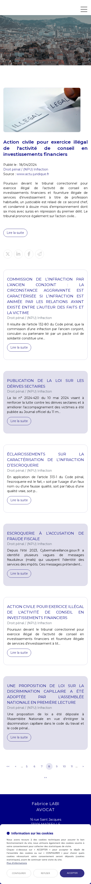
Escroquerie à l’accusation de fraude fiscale (45, 536)
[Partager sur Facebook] (29, 254)
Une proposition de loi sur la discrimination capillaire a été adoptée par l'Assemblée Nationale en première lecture (45, 694)
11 (72, 766)
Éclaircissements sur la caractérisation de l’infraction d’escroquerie (45, 459)
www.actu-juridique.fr (33, 174)
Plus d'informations (17, 862)
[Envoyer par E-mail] (39, 254)
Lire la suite (15, 233)
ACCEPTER (72, 872)
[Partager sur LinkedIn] (18, 254)
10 (64, 766)
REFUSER (45, 873)
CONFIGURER (19, 873)
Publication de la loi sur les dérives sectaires (45, 383)
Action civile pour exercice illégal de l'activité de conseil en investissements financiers (45, 612)
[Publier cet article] (7, 254)
